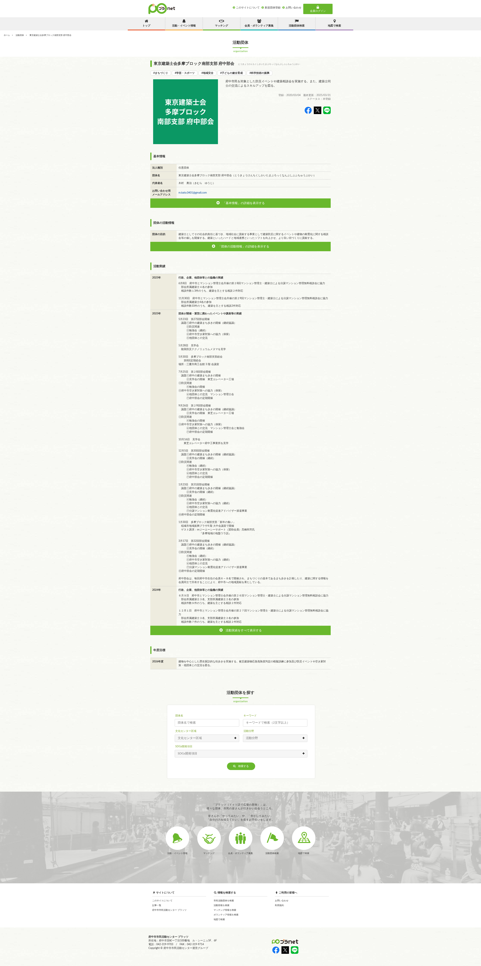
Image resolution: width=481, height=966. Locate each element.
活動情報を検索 (221, 905)
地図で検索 (219, 919)
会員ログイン (318, 11)
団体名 (179, 715)
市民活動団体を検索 (224, 900)
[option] (185, 111)
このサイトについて (162, 900)
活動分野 (249, 731)
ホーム (7, 35)
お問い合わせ (281, 900)
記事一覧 (156, 905)
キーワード (250, 715)
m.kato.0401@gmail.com (192, 192)
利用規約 (279, 905)
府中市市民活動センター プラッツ (169, 910)
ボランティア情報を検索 (226, 915)
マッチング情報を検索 (225, 910)
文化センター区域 (185, 731)
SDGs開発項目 (183, 746)
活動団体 (20, 35)
